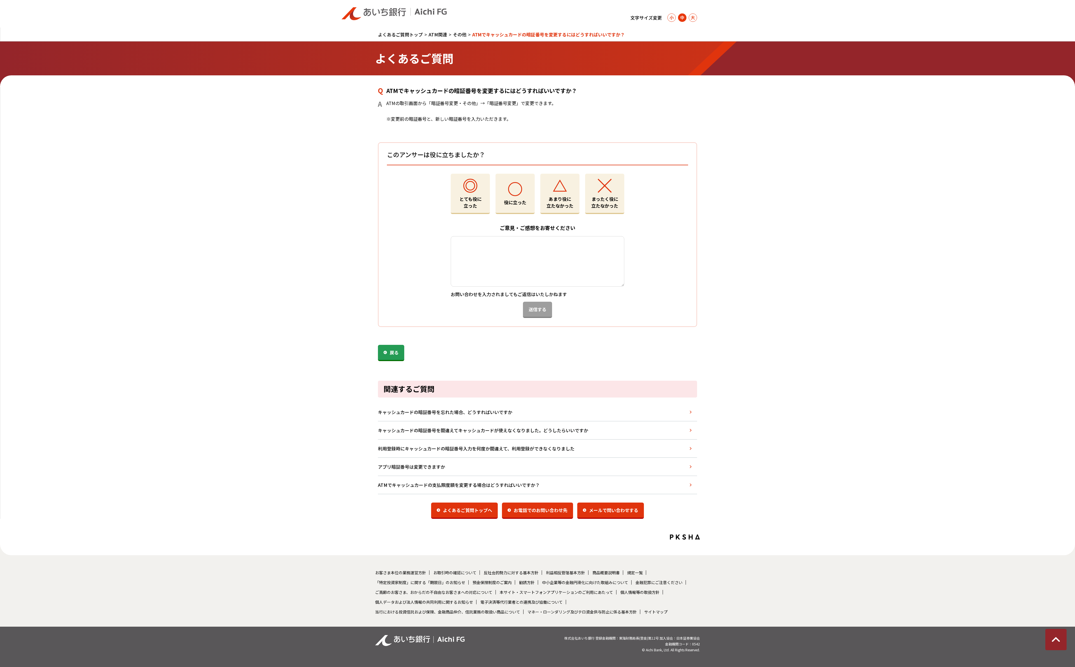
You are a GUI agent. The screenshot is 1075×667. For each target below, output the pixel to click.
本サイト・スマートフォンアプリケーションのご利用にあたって (556, 592)
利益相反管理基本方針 (565, 572)
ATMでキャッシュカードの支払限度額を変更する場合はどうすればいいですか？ (459, 485)
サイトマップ (656, 612)
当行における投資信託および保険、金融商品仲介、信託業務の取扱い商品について (447, 612)
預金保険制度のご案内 (492, 582)
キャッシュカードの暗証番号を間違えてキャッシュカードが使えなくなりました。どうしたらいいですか (483, 430)
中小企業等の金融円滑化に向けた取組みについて (585, 582)
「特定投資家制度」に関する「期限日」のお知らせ (420, 582)
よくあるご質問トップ (400, 34)
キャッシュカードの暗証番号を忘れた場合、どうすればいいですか (445, 412)
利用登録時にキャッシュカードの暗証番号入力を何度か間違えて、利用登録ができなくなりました (476, 448)
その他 (459, 34)
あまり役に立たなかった (559, 202)
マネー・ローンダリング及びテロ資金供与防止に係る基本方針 (582, 612)
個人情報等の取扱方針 (640, 592)
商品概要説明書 (606, 572)
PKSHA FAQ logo (685, 537)
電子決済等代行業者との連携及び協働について (521, 602)
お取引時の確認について (454, 572)
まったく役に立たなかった (604, 202)
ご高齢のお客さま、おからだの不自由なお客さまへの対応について (433, 592)
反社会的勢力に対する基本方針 (511, 572)
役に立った (515, 202)
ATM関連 (438, 34)
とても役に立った (470, 202)
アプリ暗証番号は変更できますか (411, 466)
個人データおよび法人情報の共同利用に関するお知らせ (424, 602)
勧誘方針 (527, 582)
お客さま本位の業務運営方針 (400, 572)
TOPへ (1056, 639)
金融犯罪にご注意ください (659, 582)
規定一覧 (635, 572)
